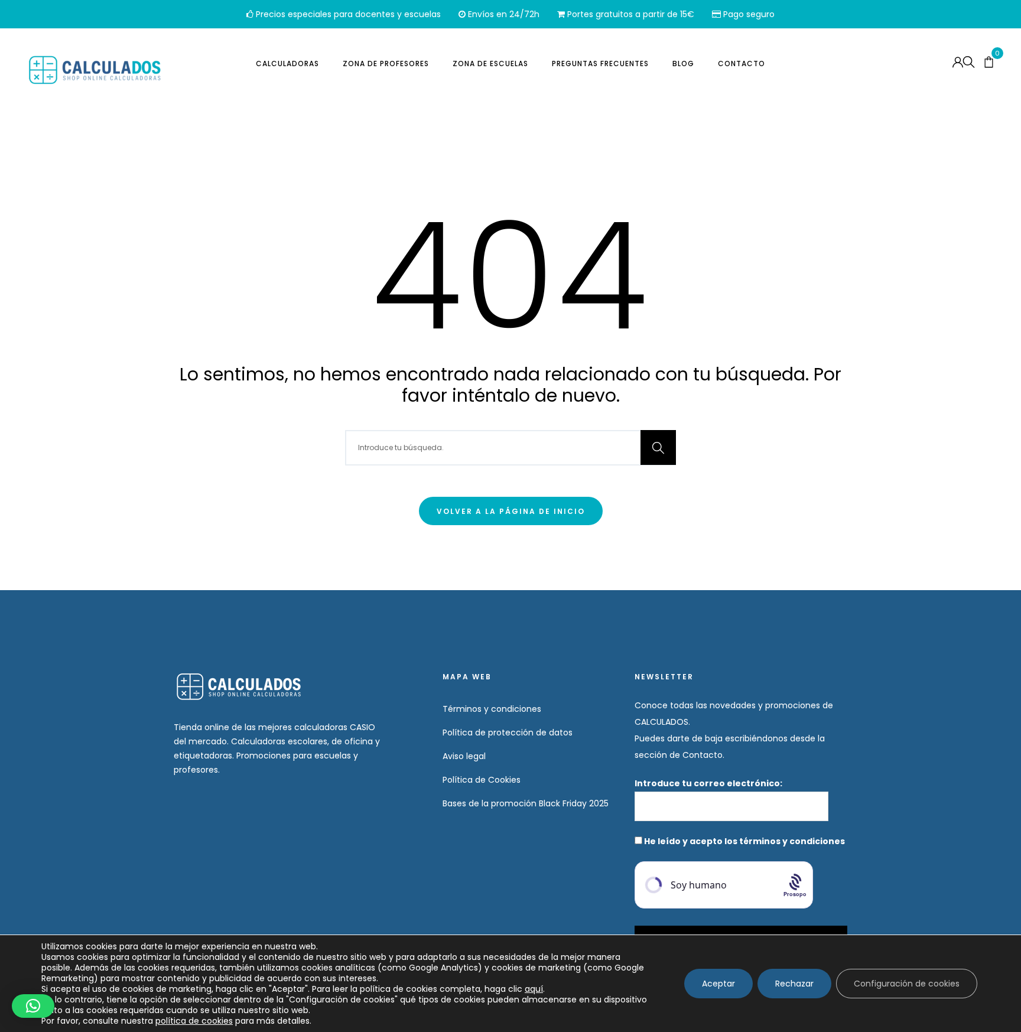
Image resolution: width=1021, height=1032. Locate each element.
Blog (683, 63)
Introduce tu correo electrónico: (709, 783)
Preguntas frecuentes (600, 63)
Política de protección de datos (508, 732)
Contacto (741, 63)
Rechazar (794, 983)
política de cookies (194, 1021)
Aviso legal (464, 756)
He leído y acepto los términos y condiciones (744, 841)
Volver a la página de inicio (511, 511)
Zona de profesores (386, 63)
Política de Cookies (482, 780)
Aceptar (718, 983)
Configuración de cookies (907, 983)
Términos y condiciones (492, 709)
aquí (534, 989)
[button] (33, 1006)
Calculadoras (287, 63)
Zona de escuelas (490, 63)
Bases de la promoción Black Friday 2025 (526, 803)
